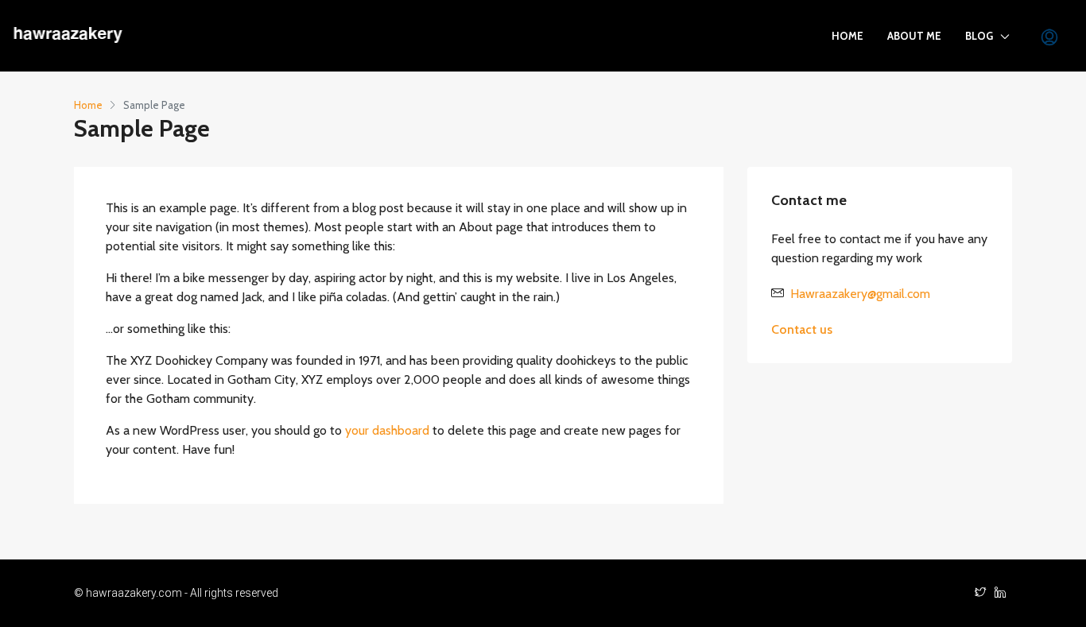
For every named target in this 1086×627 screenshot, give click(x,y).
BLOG (979, 35)
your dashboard (387, 430)
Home (847, 35)
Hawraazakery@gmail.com (860, 293)
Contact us (801, 329)
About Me (914, 35)
